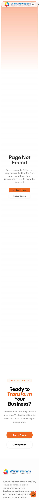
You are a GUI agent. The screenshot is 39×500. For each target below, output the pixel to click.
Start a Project (20, 435)
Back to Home (21, 190)
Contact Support (19, 196)
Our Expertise (19, 444)
